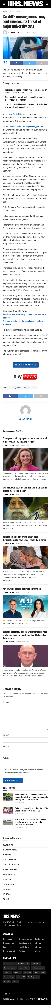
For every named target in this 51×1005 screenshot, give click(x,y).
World (6, 899)
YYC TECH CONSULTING (38, 999)
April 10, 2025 (32, 32)
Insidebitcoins (38, 968)
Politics (7, 879)
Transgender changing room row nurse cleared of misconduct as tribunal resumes (25, 91)
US (24, 977)
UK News (7, 889)
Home (5, 12)
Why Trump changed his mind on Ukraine (22, 588)
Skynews (28, 388)
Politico (17, 972)
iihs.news (11, 999)
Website (6, 758)
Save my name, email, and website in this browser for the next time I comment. (26, 771)
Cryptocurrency (11, 864)
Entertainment (10, 869)
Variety (7, 981)
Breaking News (14, 12)
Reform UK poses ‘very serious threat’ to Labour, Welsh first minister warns (31, 809)
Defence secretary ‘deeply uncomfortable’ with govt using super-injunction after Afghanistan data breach (25, 635)
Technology (9, 884)
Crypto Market (10, 859)
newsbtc (7, 972)
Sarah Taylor (17, 32)
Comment (8, 702)
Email (6, 746)
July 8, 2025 (20, 814)
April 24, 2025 (21, 803)
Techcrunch (39, 972)
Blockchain (8, 845)
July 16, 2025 (21, 445)
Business (7, 854)
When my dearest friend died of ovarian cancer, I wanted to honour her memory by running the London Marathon (31, 797)
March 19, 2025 (21, 828)
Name (6, 735)
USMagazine (33, 977)
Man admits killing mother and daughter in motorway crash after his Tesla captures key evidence (31, 822)
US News (7, 894)
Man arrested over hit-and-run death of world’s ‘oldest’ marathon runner (24, 98)
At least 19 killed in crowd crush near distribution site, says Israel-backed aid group (25, 105)
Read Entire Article (25, 365)
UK (36, 388)
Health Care (9, 874)
